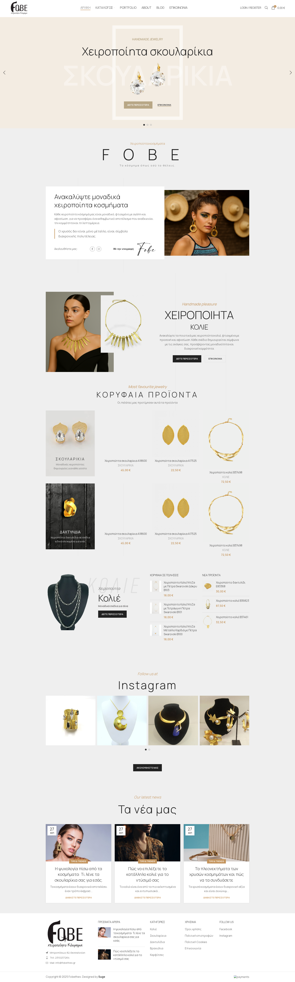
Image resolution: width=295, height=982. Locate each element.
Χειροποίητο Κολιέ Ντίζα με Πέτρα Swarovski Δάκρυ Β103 (180, 586)
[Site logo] (19, 7)
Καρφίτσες (157, 955)
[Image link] (64, 933)
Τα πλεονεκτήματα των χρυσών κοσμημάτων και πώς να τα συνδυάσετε (216, 874)
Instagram (226, 936)
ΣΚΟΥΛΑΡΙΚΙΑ (126, 465)
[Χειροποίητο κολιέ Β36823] (207, 604)
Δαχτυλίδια (157, 942)
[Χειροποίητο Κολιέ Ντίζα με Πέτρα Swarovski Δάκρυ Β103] (155, 589)
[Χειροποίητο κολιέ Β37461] (207, 622)
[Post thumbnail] (104, 935)
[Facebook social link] (92, 249)
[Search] (266, 7)
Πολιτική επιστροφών (199, 936)
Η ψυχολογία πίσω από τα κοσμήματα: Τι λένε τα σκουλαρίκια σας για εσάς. (79, 874)
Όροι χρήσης (193, 929)
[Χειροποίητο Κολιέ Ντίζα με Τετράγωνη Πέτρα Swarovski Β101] (155, 611)
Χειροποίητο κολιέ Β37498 (225, 472)
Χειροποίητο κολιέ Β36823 (232, 601)
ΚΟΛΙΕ (225, 477)
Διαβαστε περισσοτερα (78, 897)
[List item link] (69, 958)
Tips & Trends (78, 861)
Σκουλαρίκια (158, 936)
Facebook (226, 929)
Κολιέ (153, 929)
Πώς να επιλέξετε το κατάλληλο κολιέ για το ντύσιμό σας (147, 874)
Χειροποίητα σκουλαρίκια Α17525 (176, 461)
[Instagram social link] (98, 249)
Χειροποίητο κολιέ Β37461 (232, 617)
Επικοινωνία (193, 948)
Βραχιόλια (156, 948)
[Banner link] (70, 443)
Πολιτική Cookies (196, 942)
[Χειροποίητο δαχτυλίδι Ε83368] (207, 587)
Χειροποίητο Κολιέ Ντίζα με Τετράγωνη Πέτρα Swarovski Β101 (179, 608)
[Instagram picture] (70, 720)
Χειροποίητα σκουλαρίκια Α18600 (126, 461)
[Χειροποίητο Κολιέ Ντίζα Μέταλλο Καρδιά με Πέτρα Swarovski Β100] (155, 633)
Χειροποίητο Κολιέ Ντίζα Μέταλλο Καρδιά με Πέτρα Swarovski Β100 (180, 630)
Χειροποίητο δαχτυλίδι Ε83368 (230, 584)
